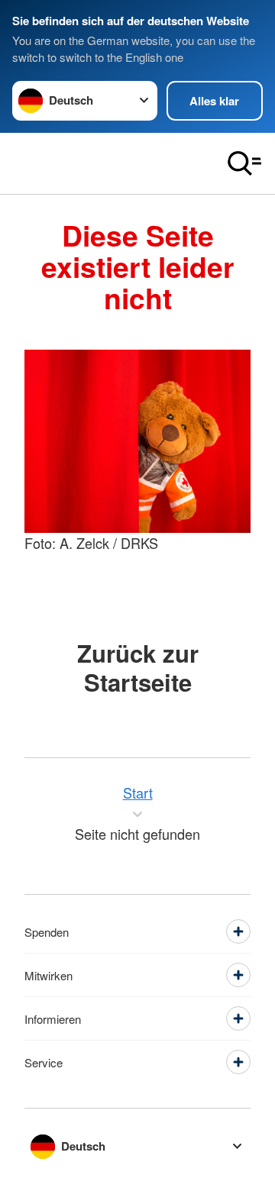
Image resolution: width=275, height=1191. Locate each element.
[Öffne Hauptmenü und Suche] (244, 163)
